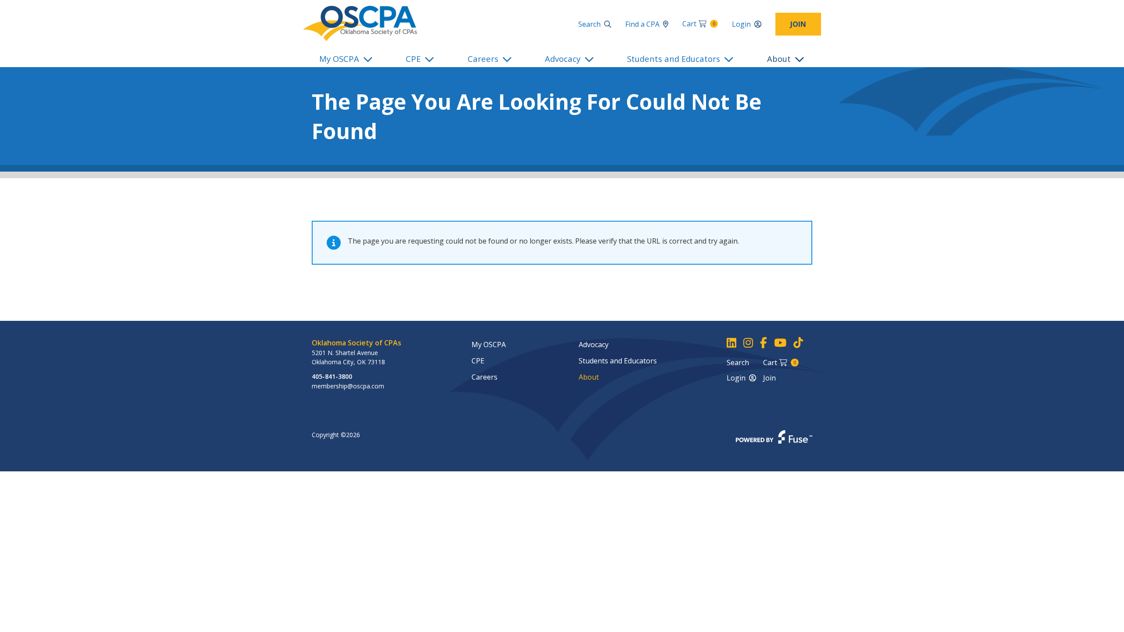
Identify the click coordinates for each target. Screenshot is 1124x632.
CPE (413, 58)
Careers (483, 58)
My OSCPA (339, 58)
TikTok (798, 343)
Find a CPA (642, 24)
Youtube (780, 343)
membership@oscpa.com (348, 386)
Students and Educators (673, 58)
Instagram (748, 343)
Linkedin (731, 343)
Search (589, 24)
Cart (698, 24)
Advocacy (562, 58)
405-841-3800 (332, 376)
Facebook (763, 343)
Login (741, 24)
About (779, 58)
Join (798, 24)
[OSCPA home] (360, 23)
